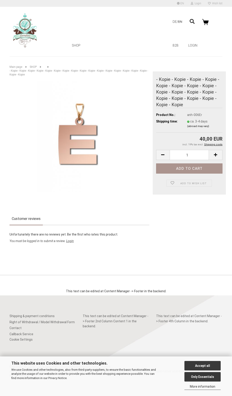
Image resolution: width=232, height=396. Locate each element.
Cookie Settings (21, 339)
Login (192, 45)
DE (175, 22)
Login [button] (197, 3)
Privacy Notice (57, 378)
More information (202, 386)
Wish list (216, 3)
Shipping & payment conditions (32, 316)
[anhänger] (79, 136)
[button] (180, 3)
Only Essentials (202, 377)
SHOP (76, 45)
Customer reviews (26, 219)
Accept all (202, 366)
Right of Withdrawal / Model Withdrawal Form (42, 322)
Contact (16, 328)
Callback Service (21, 334)
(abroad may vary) (198, 126)
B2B (176, 45)
